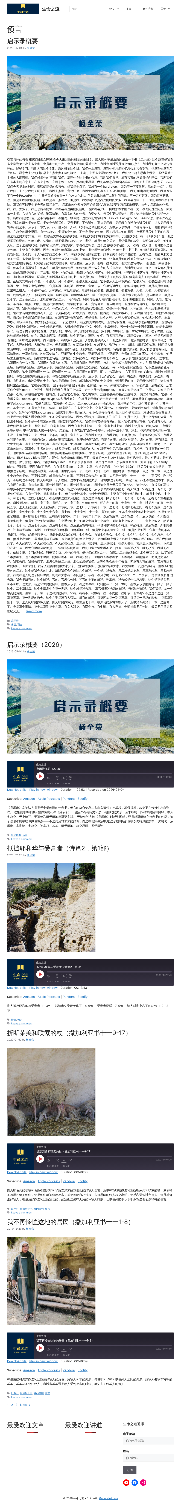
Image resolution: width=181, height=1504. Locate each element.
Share (66, 783)
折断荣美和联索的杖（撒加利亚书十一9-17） (69, 1032)
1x (64, 778)
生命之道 (51, 9)
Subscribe (53, 783)
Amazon (29, 798)
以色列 (15, 1208)
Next (25, 1405)
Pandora (69, 798)
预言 (19, 624)
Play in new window (43, 789)
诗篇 (13, 1019)
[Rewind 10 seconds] (57, 778)
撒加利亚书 (26, 1208)
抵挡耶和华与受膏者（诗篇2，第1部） (60, 848)
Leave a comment (21, 628)
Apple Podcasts (49, 798)
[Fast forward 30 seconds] (72, 778)
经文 (112, 8)
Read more (34, 611)
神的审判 (39, 1208)
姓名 (126, 1451)
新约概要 (16, 835)
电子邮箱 (129, 1434)
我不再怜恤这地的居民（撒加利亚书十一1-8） (70, 1221)
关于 (163, 8)
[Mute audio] (50, 778)
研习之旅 (148, 8)
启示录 (15, 620)
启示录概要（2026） (36, 644)
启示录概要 (22, 41)
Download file (17, 789)
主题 (129, 8)
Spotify (82, 798)
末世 (13, 624)
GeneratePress (108, 1498)
